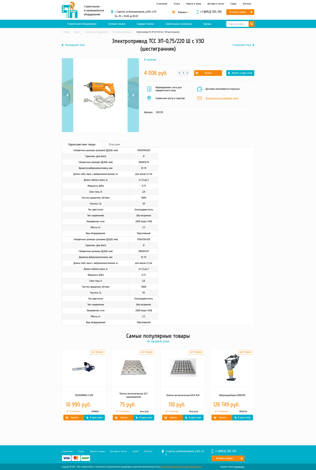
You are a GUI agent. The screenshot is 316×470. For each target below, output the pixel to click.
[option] (84, 385)
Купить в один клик (242, 73)
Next (133, 62)
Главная (66, 32)
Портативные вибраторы (122, 32)
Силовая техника (116, 24)
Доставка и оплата (216, 3)
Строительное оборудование (82, 24)
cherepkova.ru (239, 467)
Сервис (233, 3)
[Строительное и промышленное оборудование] (70, 10)
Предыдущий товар (75, 45)
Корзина (183, 12)
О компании (162, 3)
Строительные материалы (178, 24)
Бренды (207, 24)
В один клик (96, 417)
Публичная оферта (194, 467)
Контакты (247, 3)
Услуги (177, 3)
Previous (67, 62)
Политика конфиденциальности (173, 467)
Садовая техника (145, 24)
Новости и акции (193, 3)
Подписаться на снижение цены (222, 98)
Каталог (77, 32)
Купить (208, 73)
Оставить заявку (237, 12)
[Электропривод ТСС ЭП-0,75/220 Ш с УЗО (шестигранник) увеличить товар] (100, 95)
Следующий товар (242, 45)
